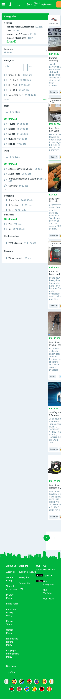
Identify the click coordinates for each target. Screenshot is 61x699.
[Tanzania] (21, 681)
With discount (19, 258)
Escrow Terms (9, 623)
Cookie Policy (9, 631)
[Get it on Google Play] (39, 581)
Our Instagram (48, 583)
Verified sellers (22, 243)
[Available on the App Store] (39, 575)
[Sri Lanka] (19, 689)
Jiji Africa (10, 672)
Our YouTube (47, 591)
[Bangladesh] (11, 689)
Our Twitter (48, 598)
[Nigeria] (6, 681)
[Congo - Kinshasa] (26, 689)
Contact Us (24, 583)
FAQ (21, 588)
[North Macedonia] (49, 689)
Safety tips (24, 577)
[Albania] (41, 689)
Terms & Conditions (11, 588)
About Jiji (10, 572)
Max (31, 66)
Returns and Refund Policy (12, 641)
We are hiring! (9, 579)
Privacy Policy (9, 596)
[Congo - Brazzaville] (34, 689)
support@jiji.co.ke (27, 572)
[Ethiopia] (36, 681)
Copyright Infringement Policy (12, 653)
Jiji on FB (47, 575)
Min (7, 66)
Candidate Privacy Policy (11, 612)
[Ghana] (29, 681)
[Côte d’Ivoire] (51, 681)
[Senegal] (44, 681)
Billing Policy (12, 603)
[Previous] (46, 538)
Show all (12, 119)
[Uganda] (14, 681)
